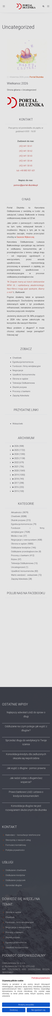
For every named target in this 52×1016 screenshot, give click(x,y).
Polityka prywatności (41, 978)
